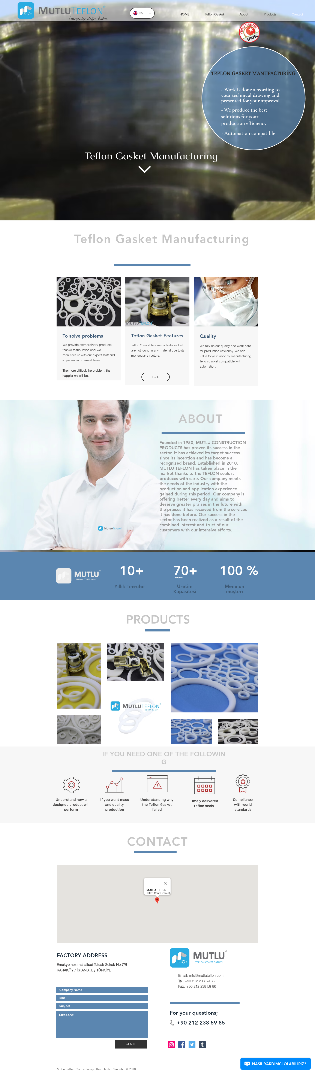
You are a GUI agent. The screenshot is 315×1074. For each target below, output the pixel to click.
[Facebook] (181, 1044)
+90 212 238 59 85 (201, 1022)
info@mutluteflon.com (201, 975)
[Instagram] (171, 1044)
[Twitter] (192, 1044)
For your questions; (194, 1013)
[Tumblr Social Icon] (202, 1044)
